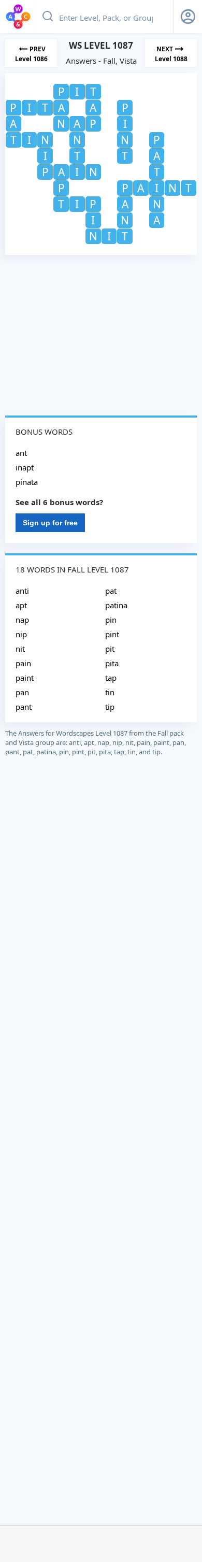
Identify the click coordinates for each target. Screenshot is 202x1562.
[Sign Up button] (188, 16)
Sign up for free (50, 523)
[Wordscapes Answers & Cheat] (18, 16)
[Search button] (47, 16)
